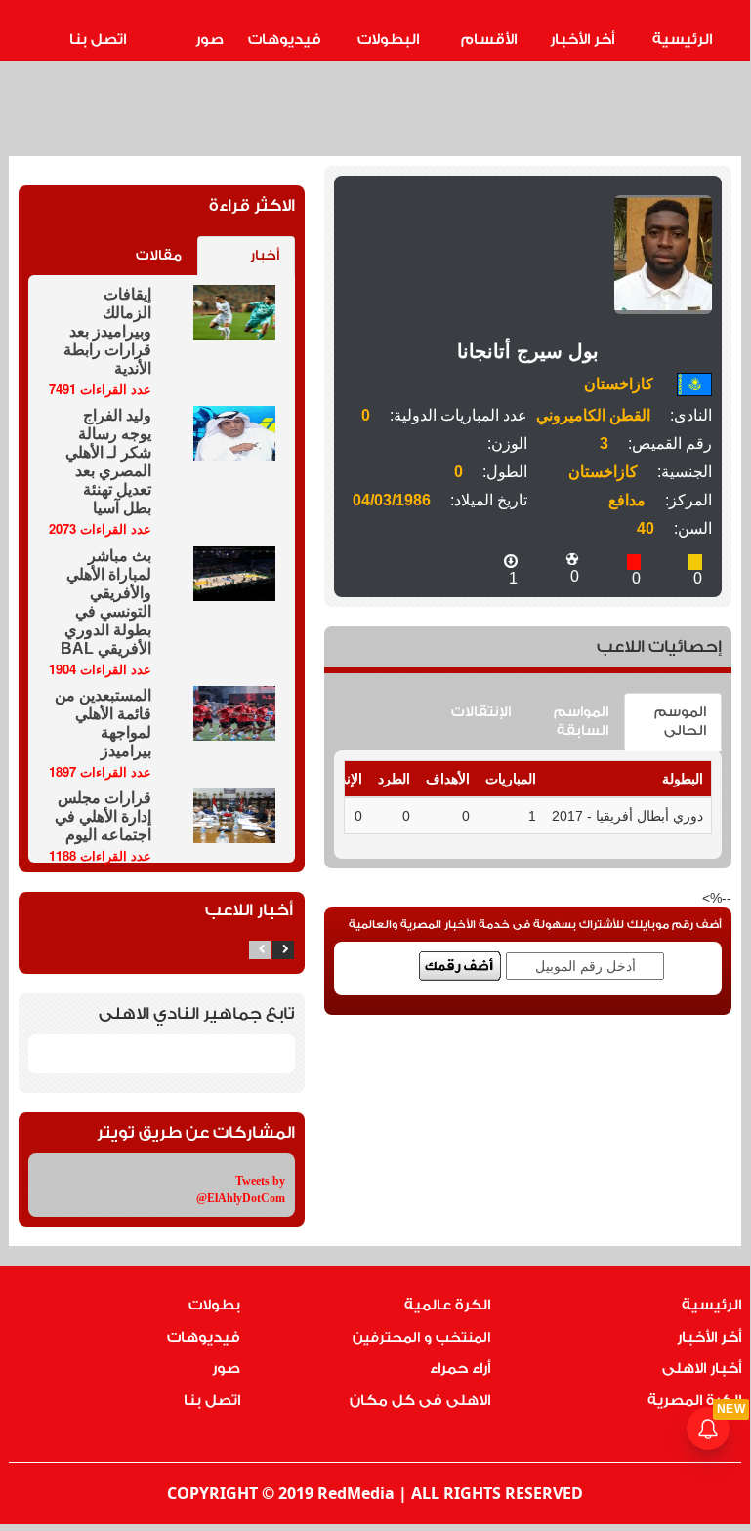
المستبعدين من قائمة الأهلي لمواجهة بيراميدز (103, 723)
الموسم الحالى (680, 722)
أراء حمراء (460, 1368)
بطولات (214, 1305)
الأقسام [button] (489, 39)
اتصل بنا (97, 39)
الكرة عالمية (447, 1305)
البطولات (388, 39)
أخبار (264, 255)
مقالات (159, 255)
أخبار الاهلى (701, 1368)
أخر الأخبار (582, 39)
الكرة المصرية (694, 1400)
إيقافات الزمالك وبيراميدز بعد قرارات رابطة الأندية (107, 331)
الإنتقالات (481, 712)
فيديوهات (284, 39)
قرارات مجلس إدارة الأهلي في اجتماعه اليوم (103, 816)
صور (209, 39)
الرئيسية (682, 39)
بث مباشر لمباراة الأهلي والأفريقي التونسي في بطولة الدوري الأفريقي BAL (106, 602)
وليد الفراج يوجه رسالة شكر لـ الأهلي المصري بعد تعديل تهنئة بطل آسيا (108, 461)
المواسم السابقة (581, 722)
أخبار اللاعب (249, 910)
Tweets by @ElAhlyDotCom (240, 1189)
